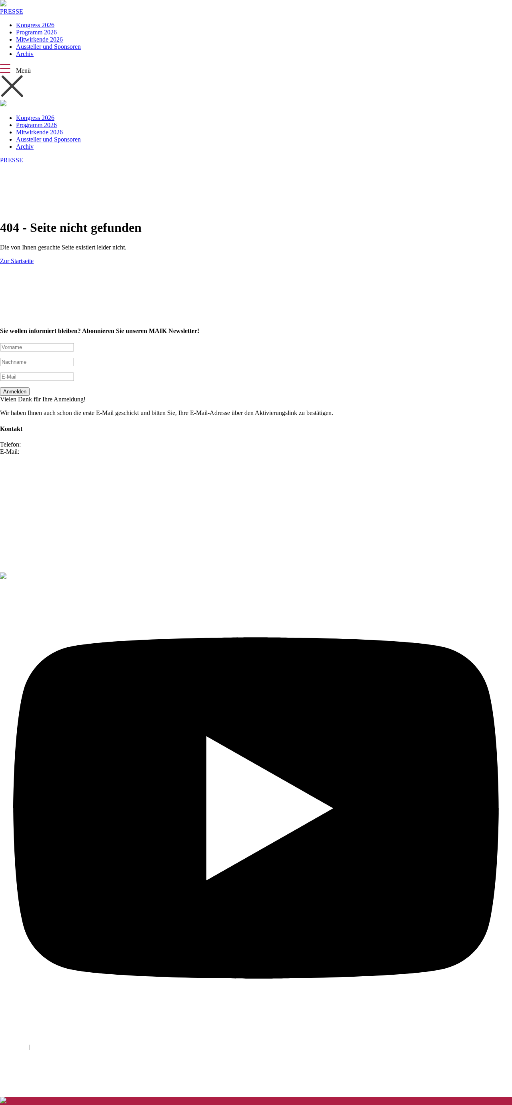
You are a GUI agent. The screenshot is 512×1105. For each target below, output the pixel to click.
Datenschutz (47, 1046)
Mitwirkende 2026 (39, 39)
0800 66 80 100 (42, 444)
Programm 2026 (36, 32)
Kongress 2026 (35, 25)
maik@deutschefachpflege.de (58, 451)
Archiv (25, 53)
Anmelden (14, 392)
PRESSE (11, 11)
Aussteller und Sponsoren (48, 46)
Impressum (14, 1046)
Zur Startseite (17, 260)
